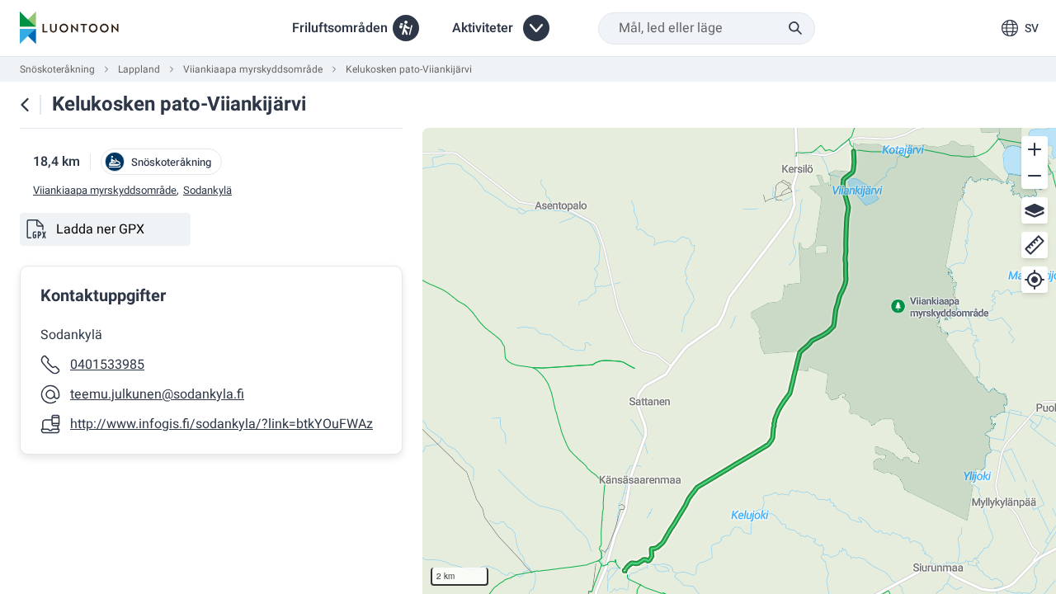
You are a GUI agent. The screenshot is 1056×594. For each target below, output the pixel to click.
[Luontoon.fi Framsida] (69, 28)
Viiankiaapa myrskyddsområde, (106, 190)
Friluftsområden (340, 28)
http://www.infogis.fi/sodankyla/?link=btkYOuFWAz (221, 424)
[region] (739, 361)
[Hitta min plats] (1034, 279)
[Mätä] (1034, 245)
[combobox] (706, 28)
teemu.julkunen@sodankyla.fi (157, 394)
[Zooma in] (1034, 149)
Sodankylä (207, 190)
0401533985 (107, 365)
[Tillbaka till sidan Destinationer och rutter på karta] (24, 104)
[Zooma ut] (1034, 176)
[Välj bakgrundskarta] (1034, 210)
